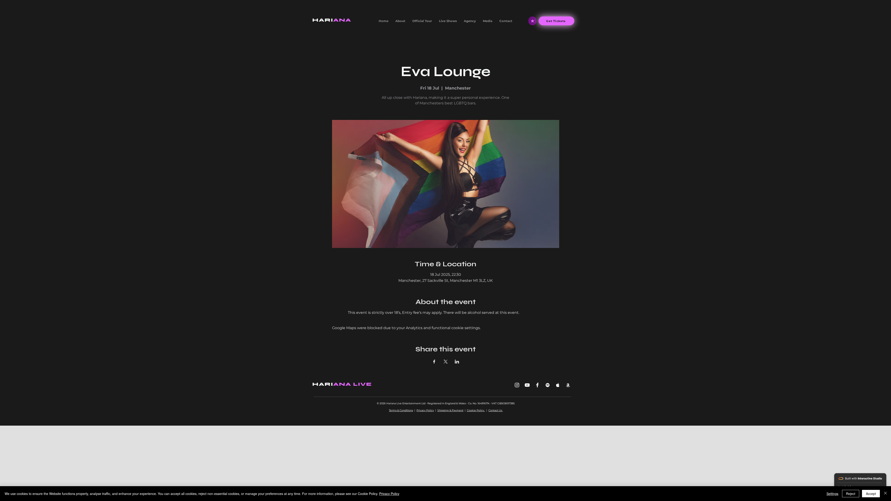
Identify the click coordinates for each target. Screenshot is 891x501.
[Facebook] (537, 385)
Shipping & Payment (450, 410)
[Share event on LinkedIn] (457, 361)
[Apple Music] (558, 385)
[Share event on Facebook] (434, 361)
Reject (850, 493)
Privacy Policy (425, 410)
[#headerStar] (532, 20)
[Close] (885, 493)
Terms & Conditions (401, 410)
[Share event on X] (445, 361)
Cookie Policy (476, 410)
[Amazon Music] (568, 385)
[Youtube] (527, 385)
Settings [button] (832, 493)
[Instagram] (517, 385)
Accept (871, 493)
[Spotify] (548, 385)
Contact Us (495, 410)
